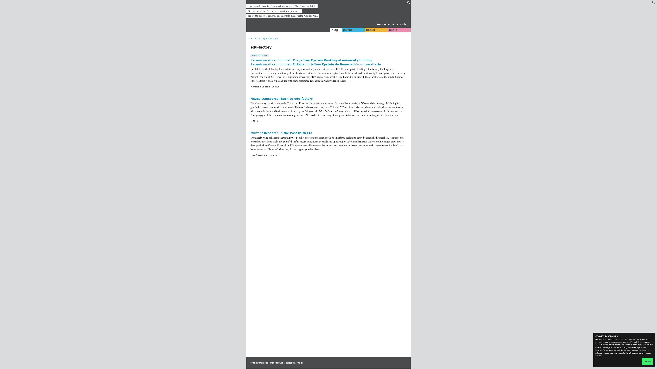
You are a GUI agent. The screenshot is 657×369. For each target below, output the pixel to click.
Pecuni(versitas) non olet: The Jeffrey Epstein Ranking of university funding (311, 60)
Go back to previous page (265, 38)
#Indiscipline (259, 56)
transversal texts (388, 24)
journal (348, 30)
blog (335, 30)
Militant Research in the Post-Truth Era (281, 133)
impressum (277, 363)
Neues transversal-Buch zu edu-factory (281, 98)
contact (404, 24)
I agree (647, 361)
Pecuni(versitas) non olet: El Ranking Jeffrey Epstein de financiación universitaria (315, 64)
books (370, 30)
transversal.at (259, 363)
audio (393, 30)
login (300, 363)
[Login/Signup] (653, 3)
